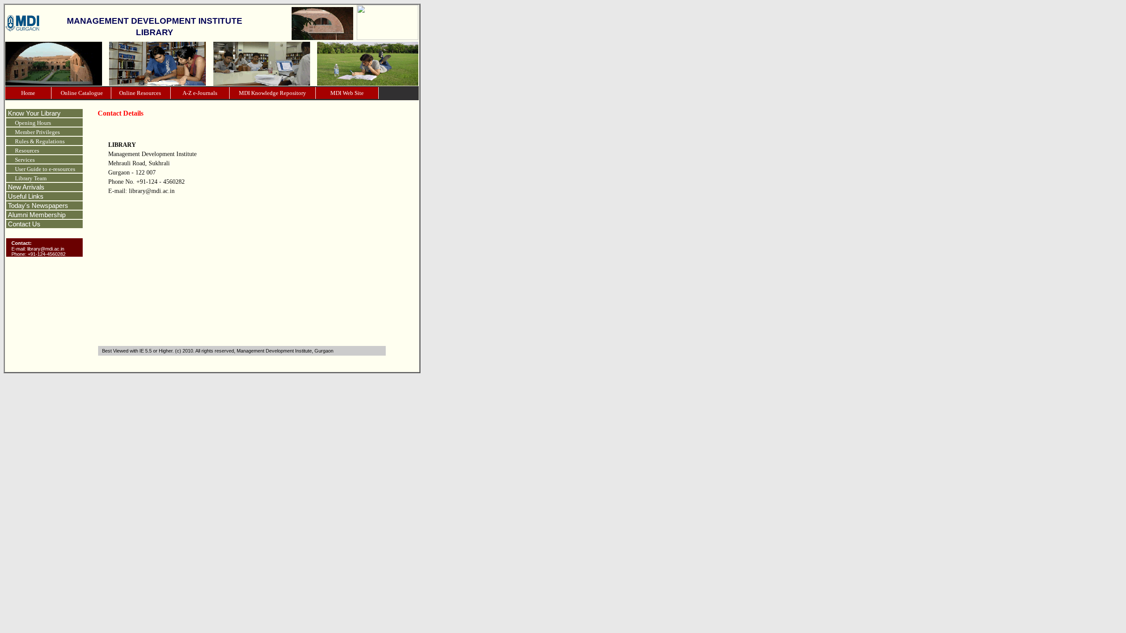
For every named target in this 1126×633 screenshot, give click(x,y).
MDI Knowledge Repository (272, 93)
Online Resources (141, 93)
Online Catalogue (81, 93)
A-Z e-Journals (200, 93)
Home (28, 93)
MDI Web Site (347, 93)
